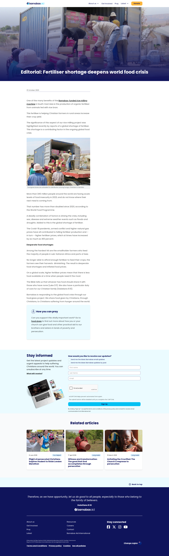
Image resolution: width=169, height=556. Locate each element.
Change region (131, 543)
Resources (71, 522)
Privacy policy (55, 546)
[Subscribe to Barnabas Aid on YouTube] (126, 527)
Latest (29, 533)
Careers (70, 525)
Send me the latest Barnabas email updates (88, 359)
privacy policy (111, 409)
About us (30, 522)
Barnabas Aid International (78, 533)
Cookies (67, 546)
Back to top (135, 484)
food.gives (36, 321)
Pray (117, 3)
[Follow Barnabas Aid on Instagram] (119, 527)
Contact (70, 529)
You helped (57, 455)
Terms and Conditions (37, 546)
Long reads (96, 455)
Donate (137, 3)
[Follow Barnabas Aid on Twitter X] (114, 527)
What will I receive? (34, 373)
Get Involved (106, 3)
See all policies (79, 546)
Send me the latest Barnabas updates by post (88, 363)
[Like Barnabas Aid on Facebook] (108, 527)
